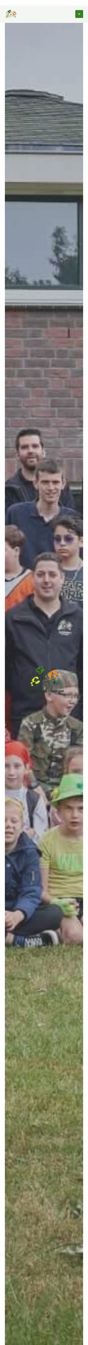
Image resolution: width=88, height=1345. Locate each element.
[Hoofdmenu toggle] (79, 14)
